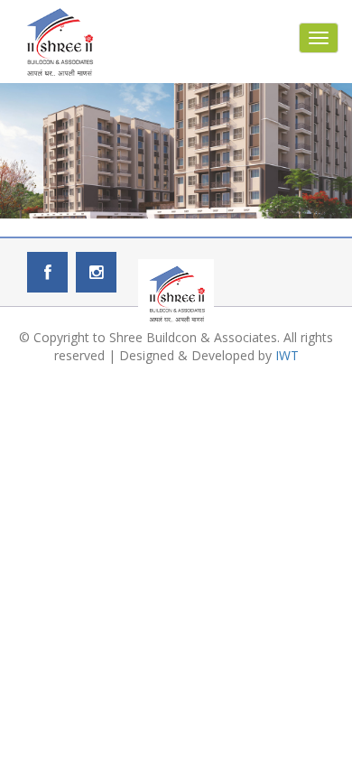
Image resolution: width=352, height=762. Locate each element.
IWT (287, 355)
